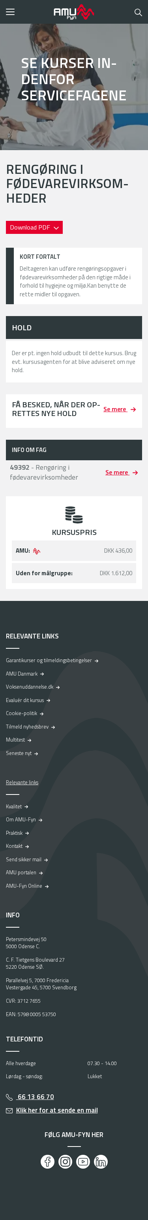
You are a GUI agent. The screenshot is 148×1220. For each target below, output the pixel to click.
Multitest (15, 740)
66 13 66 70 (35, 1096)
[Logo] (74, 12)
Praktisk (14, 833)
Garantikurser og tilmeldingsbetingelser (49, 660)
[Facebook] (47, 1162)
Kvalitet (14, 806)
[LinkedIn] (101, 1162)
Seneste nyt (19, 753)
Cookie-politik (21, 713)
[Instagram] (65, 1162)
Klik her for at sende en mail (57, 1110)
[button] (27, 12)
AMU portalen (21, 872)
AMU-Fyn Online (24, 886)
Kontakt (14, 846)
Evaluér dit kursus (25, 700)
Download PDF (31, 227)
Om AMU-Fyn (21, 819)
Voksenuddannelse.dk (29, 687)
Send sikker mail (23, 859)
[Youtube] (83, 1162)
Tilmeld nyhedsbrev (27, 726)
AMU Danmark (21, 674)
